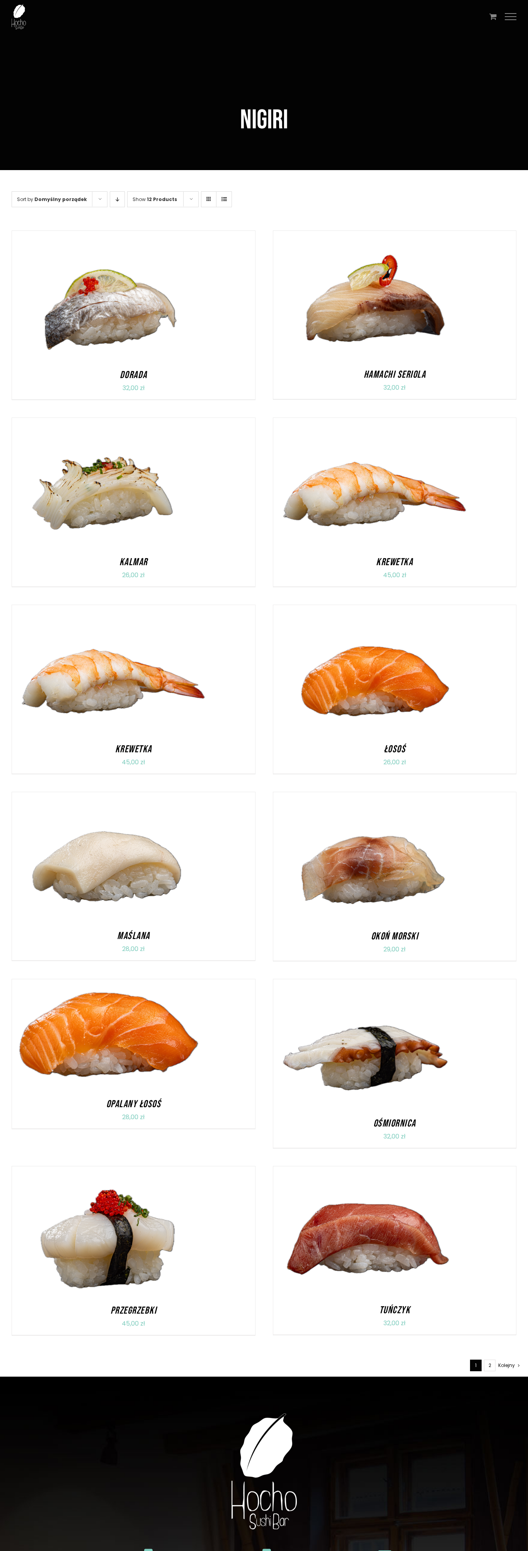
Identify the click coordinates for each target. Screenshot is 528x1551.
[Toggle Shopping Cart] (493, 16)
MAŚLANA (133, 936)
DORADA (133, 375)
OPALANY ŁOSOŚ (133, 1104)
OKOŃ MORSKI (395, 937)
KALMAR (133, 562)
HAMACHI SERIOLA (395, 375)
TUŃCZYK (394, 1310)
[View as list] (224, 199)
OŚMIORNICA (394, 1124)
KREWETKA (394, 562)
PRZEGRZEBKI (134, 1311)
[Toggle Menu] (511, 16)
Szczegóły (141, 296)
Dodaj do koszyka (86, 296)
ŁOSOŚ (395, 749)
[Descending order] (117, 199)
